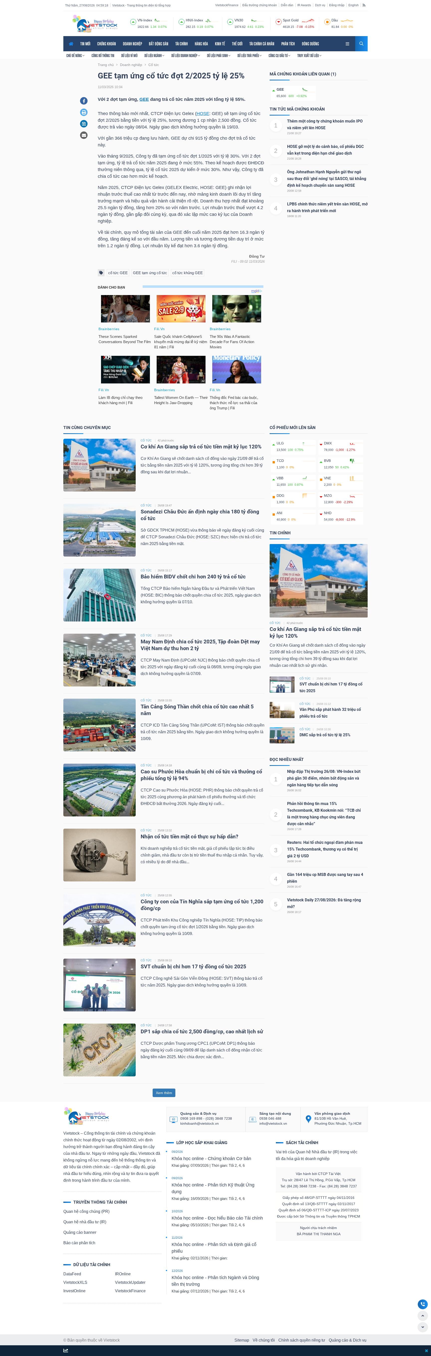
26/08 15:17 (165, 570)
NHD (327, 513)
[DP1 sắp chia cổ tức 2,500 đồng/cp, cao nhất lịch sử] (99, 1050)
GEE (144, 99)
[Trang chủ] (86, 1115)
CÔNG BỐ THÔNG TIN (103, 55)
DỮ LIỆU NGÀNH (153, 55)
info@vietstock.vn (273, 1123)
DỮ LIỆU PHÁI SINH (217, 55)
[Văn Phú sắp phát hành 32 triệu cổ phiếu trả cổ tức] (282, 710)
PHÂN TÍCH (288, 43)
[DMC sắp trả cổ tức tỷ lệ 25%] (282, 735)
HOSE (203, 113)
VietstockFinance (226, 5)
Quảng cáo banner (79, 1232)
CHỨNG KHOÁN (106, 43)
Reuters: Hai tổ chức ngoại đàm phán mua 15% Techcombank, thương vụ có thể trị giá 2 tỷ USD (325, 849)
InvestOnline (74, 1291)
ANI (279, 513)
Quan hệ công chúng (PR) (86, 1211)
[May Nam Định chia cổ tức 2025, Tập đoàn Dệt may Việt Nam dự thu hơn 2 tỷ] (99, 660)
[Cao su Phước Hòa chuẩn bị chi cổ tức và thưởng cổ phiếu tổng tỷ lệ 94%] (99, 790)
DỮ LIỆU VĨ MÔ (129, 55)
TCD (280, 461)
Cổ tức (275, 622)
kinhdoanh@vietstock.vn (199, 1123)
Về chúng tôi (264, 1340)
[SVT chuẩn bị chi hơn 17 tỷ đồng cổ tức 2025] (99, 985)
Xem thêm (164, 1093)
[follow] (65, 1351)
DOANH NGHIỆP (132, 43)
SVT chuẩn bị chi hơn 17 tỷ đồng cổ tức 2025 (193, 967)
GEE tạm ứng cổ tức (150, 273)
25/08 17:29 (165, 635)
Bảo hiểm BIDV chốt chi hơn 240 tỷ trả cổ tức (193, 577)
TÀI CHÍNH (181, 43)
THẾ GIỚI (237, 43)
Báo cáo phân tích (79, 1243)
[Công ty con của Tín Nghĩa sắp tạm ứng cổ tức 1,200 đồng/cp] (99, 920)
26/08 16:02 (294, 790)
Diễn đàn (287, 5)
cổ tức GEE (118, 273)
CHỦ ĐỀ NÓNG (74, 55)
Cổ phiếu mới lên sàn (293, 427)
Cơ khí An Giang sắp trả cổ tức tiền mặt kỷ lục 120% (201, 447)
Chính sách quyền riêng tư (301, 1340)
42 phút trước (166, 440)
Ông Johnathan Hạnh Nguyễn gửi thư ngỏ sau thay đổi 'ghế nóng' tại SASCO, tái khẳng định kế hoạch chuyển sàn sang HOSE (326, 179)
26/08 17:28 (294, 829)
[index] (133, 21)
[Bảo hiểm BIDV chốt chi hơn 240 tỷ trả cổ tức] (99, 595)
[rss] (364, 5)
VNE (327, 478)
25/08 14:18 (165, 765)
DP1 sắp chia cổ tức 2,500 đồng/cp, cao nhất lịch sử (202, 1032)
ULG (280, 443)
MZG (328, 495)
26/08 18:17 (294, 912)
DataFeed (72, 1274)
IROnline (123, 1274)
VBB (280, 478)
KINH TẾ (220, 43)
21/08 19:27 (294, 133)
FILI (234, 261)
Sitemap (241, 1340)
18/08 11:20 (294, 216)
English (353, 5)
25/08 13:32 (165, 830)
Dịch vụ (320, 5)
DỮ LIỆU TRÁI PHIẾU (248, 55)
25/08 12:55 (165, 895)
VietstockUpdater (130, 1282)
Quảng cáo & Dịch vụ (347, 1340)
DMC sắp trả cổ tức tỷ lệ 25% (325, 735)
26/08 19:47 (165, 505)
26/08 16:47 (294, 886)
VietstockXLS (75, 1282)
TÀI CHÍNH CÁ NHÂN (261, 43)
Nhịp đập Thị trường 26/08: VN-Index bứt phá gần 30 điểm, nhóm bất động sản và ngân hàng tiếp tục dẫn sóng (323, 778)
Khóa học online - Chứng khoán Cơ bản (211, 1158)
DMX (328, 443)
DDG (280, 495)
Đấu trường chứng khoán (259, 5)
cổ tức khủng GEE (187, 273)
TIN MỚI (85, 43)
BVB (327, 461)
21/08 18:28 (294, 158)
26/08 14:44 (294, 861)
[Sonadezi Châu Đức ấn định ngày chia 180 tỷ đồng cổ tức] (99, 530)
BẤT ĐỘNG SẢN (158, 43)
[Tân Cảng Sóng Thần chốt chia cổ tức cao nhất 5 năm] (99, 725)
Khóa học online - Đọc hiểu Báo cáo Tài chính (217, 1218)
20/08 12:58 (294, 190)
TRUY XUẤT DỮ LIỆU (308, 55)
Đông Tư (257, 256)
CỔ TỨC (146, 440)
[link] (348, 43)
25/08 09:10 (165, 960)
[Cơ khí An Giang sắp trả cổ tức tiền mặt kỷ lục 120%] (99, 465)
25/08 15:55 (165, 700)
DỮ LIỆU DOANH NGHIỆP (184, 55)
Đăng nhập (336, 5)
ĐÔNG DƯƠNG (310, 43)
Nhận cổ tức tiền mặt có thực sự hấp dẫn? (189, 837)
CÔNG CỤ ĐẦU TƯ (278, 55)
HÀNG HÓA (201, 43)
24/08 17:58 (165, 1025)
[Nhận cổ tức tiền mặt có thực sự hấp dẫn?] (99, 855)
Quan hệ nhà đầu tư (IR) (84, 1222)
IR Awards (304, 5)
